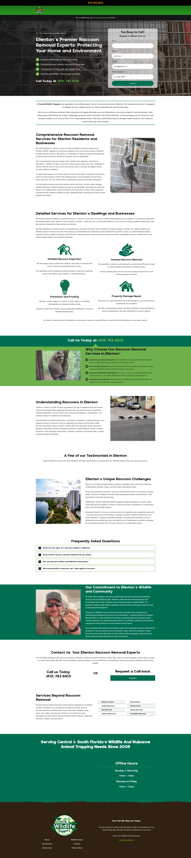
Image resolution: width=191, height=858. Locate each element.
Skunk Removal (136, 710)
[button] (95, 548)
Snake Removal (108, 706)
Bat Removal (107, 710)
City (114, 41)
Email (114, 61)
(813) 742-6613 (110, 340)
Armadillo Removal (137, 714)
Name (115, 51)
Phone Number (118, 72)
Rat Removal (135, 706)
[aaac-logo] (39, 7)
